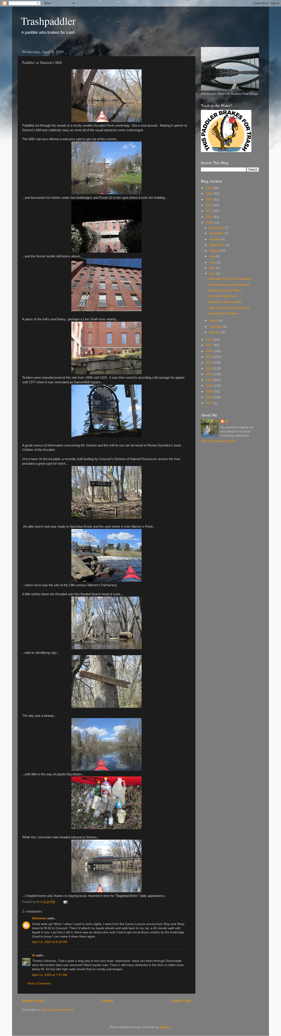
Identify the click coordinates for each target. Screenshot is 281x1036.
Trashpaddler (48, 21)
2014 (210, 362)
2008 (210, 397)
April (212, 273)
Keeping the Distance (223, 313)
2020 (210, 222)
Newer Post (33, 1000)
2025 (210, 193)
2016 (210, 351)
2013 (210, 368)
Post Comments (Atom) (57, 1009)
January (215, 332)
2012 (210, 374)
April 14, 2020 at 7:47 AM (49, 975)
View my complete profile (218, 441)
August (214, 250)
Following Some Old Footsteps (229, 278)
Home (107, 1000)
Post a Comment (39, 983)
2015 (210, 356)
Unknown (39, 918)
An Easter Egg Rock (222, 296)
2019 (210, 339)
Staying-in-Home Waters (225, 290)
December (217, 227)
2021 (210, 217)
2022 (210, 211)
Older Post (181, 1000)
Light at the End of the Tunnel (228, 307)
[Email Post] (65, 901)
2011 (209, 380)
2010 (210, 385)
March (214, 320)
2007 (210, 403)
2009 (210, 391)
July (212, 256)
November (217, 233)
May (212, 268)
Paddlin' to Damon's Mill (224, 302)
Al (33, 955)
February (216, 326)
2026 (210, 188)
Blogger (165, 1027)
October (215, 239)
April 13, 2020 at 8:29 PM (49, 942)
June (213, 262)
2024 (210, 199)
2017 (210, 345)
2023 (210, 205)
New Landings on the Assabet (229, 284)
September (217, 245)
